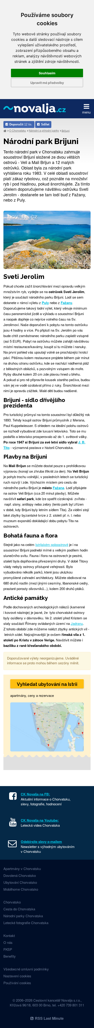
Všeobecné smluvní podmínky (26, 969)
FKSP (7, 949)
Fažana (58, 487)
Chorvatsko (12, 902)
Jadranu (77, 623)
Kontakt (9, 935)
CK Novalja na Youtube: (40, 820)
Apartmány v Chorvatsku (22, 868)
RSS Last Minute (49, 1018)
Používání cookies (17, 982)
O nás (8, 942)
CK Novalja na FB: (35, 794)
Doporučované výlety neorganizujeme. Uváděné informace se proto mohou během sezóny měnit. (43, 660)
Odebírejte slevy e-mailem (41, 841)
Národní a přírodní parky (44, 130)
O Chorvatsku (17, 130)
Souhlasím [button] (47, 73)
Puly (45, 302)
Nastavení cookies (17, 975)
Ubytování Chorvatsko (20, 882)
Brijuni (66, 130)
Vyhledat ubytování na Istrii (47, 684)
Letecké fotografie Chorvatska (25, 922)
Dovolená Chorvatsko (19, 875)
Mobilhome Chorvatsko (20, 889)
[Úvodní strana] (4, 130)
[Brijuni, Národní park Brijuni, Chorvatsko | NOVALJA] (47, 239)
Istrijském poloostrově (51, 544)
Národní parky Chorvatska (23, 915)
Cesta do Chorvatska (19, 908)
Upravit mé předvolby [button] (47, 83)
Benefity (9, 956)
